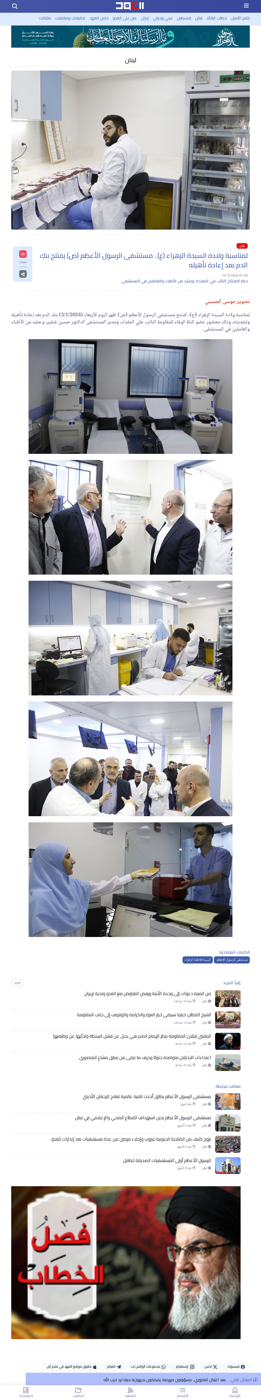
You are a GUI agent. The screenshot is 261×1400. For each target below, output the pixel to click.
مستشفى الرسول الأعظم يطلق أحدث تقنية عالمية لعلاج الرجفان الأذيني (146, 1096)
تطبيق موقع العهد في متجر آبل (69, 1366)
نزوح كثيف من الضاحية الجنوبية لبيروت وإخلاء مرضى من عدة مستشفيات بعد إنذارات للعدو (131, 1139)
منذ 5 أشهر (185, 1125)
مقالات (45, 18)
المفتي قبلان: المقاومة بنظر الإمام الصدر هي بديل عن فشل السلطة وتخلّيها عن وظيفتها (132, 1036)
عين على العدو (125, 18)
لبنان (198, 18)
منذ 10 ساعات (183, 1001)
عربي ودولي (163, 18)
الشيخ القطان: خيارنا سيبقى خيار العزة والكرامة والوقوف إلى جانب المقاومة (144, 1014)
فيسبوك (233, 1366)
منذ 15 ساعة (183, 1065)
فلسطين (184, 18)
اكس (208, 1366)
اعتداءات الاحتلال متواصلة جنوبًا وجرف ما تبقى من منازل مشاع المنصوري (145, 1057)
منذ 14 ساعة (183, 1043)
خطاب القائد (216, 18)
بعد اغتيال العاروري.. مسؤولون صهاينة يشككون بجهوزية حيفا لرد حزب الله (164, 1379)
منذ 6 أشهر (185, 1168)
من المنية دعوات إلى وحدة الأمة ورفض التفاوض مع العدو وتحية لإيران (147, 993)
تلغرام (111, 1366)
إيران (145, 18)
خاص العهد (99, 18)
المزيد (17, 982)
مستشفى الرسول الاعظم (232, 960)
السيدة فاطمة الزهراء (198, 960)
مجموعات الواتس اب (146, 1366)
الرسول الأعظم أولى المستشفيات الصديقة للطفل (167, 1160)
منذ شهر (186, 1104)
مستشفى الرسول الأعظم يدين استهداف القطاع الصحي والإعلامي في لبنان (143, 1117)
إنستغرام (183, 1366)
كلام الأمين (240, 18)
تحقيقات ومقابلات (70, 18)
